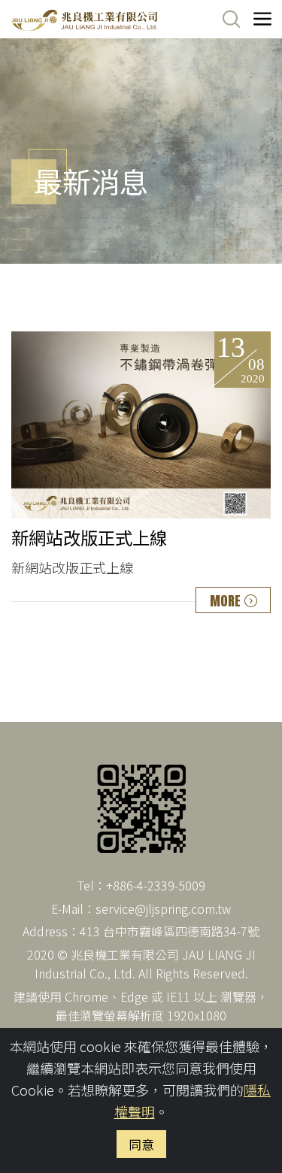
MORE (225, 601)
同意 (141, 1144)
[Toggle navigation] (262, 20)
